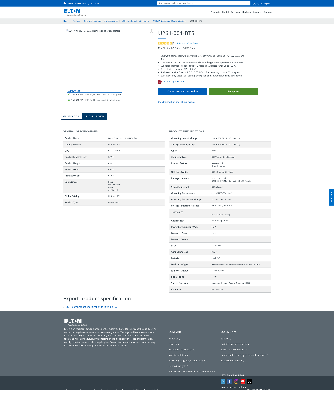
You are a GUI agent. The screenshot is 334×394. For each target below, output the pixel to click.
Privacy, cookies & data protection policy (84, 390)
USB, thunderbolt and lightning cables (176, 101)
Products (76, 21)
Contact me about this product (183, 91)
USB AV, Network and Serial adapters (169, 21)
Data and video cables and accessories (101, 21)
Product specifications (174, 81)
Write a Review (192, 43)
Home (65, 21)
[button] (233, 91)
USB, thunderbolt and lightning (135, 21)
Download (75, 90)
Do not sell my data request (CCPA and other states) (132, 390)
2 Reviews (181, 43)
